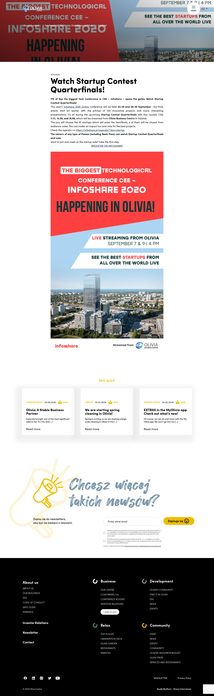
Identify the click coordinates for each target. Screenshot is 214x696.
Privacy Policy (184, 678)
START (153, 634)
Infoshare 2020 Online (76, 106)
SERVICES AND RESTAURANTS (165, 662)
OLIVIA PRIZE (156, 657)
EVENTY (154, 643)
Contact (28, 642)
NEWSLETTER (160, 678)
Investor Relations (35, 622)
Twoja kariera (31, 25)
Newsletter (30, 632)
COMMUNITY (157, 648)
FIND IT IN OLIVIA (159, 594)
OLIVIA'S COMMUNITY (161, 589)
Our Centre (107, 589)
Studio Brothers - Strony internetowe (174, 688)
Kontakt (102, 25)
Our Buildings (31, 593)
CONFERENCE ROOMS (112, 599)
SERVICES (105, 652)
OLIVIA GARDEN (109, 643)
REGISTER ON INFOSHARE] (107, 145)
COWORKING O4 (109, 594)
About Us (28, 588)
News (153, 603)
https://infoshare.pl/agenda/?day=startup (100, 130)
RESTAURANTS (108, 648)
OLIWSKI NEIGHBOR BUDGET (165, 652)
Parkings (28, 611)
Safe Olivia (29, 607)
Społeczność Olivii (55, 25)
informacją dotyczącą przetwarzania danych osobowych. (143, 546)
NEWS (153, 638)
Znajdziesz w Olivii (81, 25)
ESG (25, 597)
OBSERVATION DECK (111, 638)
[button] (193, 8)
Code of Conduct (34, 602)
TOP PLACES (107, 634)
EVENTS (154, 608)
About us (30, 582)
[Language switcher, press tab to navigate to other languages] (204, 9)
